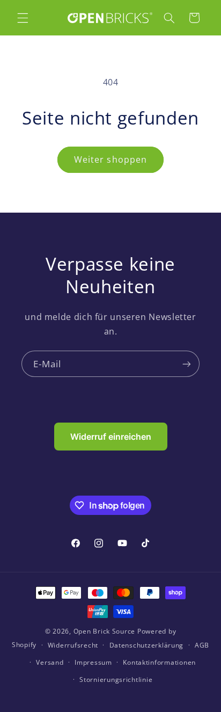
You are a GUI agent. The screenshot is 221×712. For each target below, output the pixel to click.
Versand (49, 662)
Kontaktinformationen (159, 662)
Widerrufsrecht (73, 645)
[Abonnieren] (186, 364)
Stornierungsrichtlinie (115, 679)
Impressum (93, 662)
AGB (202, 645)
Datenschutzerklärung (146, 645)
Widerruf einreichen (110, 436)
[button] (22, 17)
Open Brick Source (104, 631)
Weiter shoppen (110, 159)
